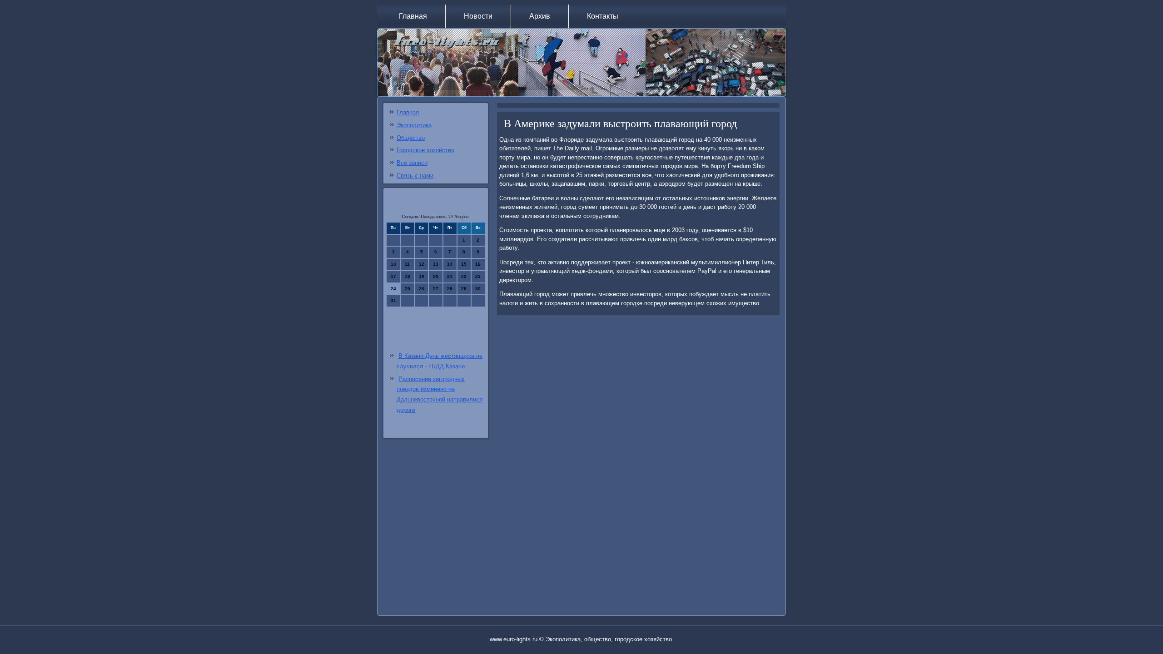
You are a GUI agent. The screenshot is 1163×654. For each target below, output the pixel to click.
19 (421, 276)
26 (421, 288)
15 (464, 264)
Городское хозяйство (425, 150)
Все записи (412, 162)
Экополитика (414, 125)
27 (435, 288)
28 (449, 288)
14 (449, 264)
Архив (539, 16)
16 (478, 264)
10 (393, 264)
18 (407, 276)
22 (464, 276)
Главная (413, 16)
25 (407, 288)
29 (464, 288)
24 (393, 288)
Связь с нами (415, 175)
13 (435, 264)
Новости (478, 16)
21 (449, 276)
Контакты (602, 16)
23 (478, 276)
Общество (411, 137)
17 (393, 276)
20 (435, 276)
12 (421, 264)
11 (407, 264)
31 (393, 300)
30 (478, 288)
